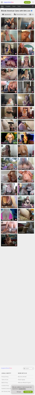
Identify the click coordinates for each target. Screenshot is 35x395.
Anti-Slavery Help (6, 391)
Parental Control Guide (7, 388)
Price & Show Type (21, 14)
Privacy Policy (5, 376)
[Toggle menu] (2, 2)
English (27, 368)
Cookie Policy (22, 388)
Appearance (8, 14)
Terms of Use (5, 379)
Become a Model (22, 376)
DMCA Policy (5, 382)
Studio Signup (21, 379)
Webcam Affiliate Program (24, 382)
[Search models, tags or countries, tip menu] (32, 6)
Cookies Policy (5, 385)
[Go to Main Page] (11, 2)
